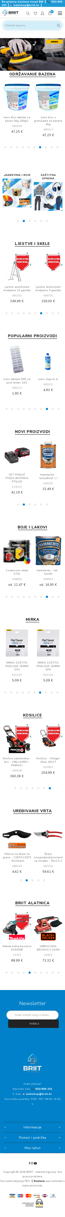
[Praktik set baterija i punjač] (17, 455)
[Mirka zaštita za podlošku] (17, 642)
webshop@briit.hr (25, 5)
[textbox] (32, 25)
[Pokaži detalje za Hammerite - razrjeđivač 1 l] (48, 455)
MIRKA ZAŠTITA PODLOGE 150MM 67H (17, 666)
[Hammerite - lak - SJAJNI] (48, 550)
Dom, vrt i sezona (48, 176)
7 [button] (40, 147)
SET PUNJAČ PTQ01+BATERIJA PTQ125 (17, 478)
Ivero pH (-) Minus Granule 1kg (48, 380)
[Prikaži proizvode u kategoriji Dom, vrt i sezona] (48, 196)
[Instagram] (32, 1163)
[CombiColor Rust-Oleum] (17, 550)
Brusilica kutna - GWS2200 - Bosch (48, 948)
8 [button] (46, 147)
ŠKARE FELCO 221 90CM (17, 855)
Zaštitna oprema (17, 176)
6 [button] (34, 147)
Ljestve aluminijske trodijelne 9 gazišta (48, 288)
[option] (32, 54)
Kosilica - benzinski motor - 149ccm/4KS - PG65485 (17, 762)
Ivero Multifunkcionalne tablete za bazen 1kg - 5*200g (48, 122)
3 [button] (17, 147)
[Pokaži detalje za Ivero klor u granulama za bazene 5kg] (17, 97)
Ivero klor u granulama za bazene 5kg (17, 121)
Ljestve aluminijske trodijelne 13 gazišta (17, 288)
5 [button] (28, 147)
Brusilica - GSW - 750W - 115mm (17, 948)
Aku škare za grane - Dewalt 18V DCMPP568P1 (48, 857)
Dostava (39, 1181)
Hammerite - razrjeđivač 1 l (48, 476)
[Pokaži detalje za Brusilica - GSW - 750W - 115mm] (17, 926)
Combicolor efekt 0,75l (17, 572)
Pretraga (58, 25)
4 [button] (23, 147)
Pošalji (34, 1023)
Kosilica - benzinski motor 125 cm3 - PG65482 (48, 762)
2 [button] (11, 147)
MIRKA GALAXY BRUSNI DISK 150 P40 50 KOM (48, 666)
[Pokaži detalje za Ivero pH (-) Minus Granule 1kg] (48, 359)
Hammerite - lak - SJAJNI (48, 572)
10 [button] (57, 147)
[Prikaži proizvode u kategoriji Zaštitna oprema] (17, 196)
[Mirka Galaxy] (48, 642)
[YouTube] (35, 1163)
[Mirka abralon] (17, 359)
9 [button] (52, 147)
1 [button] (5, 147)
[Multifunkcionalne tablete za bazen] (48, 97)
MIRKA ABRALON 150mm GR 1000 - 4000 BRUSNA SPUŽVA (17, 384)
